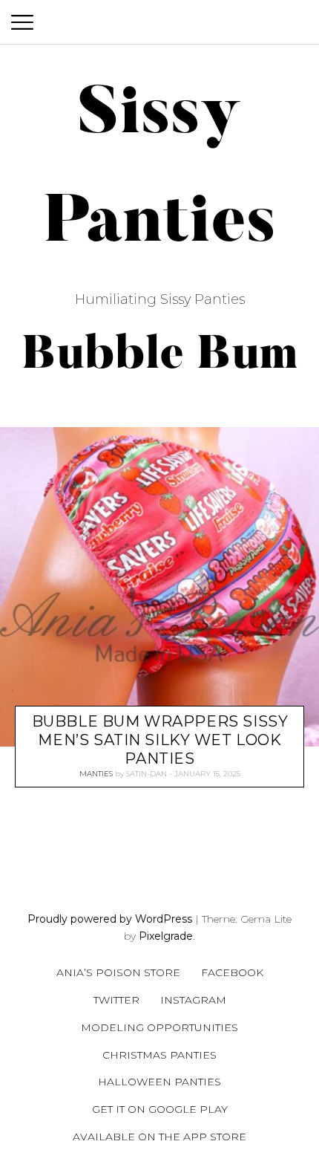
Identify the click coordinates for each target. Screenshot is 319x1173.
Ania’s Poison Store (118, 972)
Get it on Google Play (160, 1109)
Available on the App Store (159, 1136)
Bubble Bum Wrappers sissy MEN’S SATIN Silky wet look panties (160, 740)
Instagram (193, 1000)
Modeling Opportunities (159, 1027)
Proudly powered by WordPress (109, 919)
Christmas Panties (159, 1055)
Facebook (232, 972)
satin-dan (146, 774)
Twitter (116, 1000)
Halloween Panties (159, 1081)
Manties (96, 774)
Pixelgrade (166, 936)
